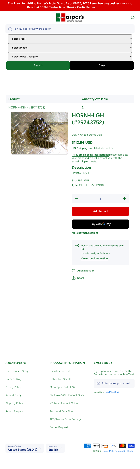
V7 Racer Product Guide (64, 403)
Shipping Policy (14, 403)
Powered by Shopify (125, 451)
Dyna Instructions (60, 371)
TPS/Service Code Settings (65, 419)
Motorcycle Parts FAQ (62, 387)
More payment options (85, 232)
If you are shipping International (90, 154)
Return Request (14, 411)
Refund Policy (13, 395)
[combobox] (70, 28)
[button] (133, 17)
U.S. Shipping (79, 148)
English (53, 449)
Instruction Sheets (60, 379)
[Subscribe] (130, 383)
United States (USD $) (22, 449)
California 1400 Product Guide (67, 395)
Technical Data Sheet (62, 411)
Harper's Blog (13, 379)
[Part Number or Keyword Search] (8, 28)
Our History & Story (16, 371)
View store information (94, 258)
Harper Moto (108, 451)
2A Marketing (113, 392)
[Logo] (70, 17)
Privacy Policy (13, 387)
